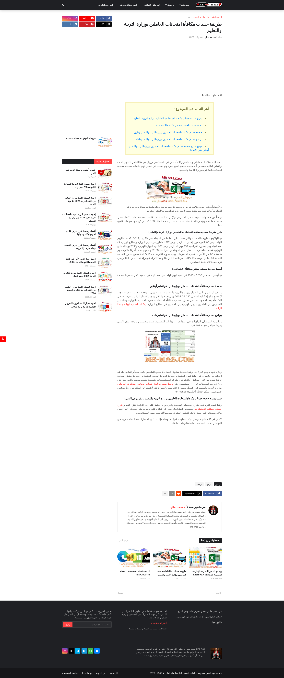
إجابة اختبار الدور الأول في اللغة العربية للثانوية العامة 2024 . (81, 260)
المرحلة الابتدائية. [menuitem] (152, 4)
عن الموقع (101, 673)
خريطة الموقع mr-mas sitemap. (80, 138)
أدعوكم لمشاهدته (159, 623)
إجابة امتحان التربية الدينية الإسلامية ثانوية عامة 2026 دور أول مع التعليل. (79, 217)
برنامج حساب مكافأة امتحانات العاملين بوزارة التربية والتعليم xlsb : (168, 139)
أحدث (121, 593)
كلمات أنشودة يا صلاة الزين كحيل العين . (80, 171)
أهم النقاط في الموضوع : (191, 109)
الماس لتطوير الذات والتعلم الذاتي (208, 17)
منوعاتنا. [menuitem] (185, 4)
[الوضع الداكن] (3, 338)
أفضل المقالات (102, 161)
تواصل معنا (87, 673)
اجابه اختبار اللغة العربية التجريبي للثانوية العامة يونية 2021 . (80, 305)
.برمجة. (199, 484)
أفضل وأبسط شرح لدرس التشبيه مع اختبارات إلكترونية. (80, 247)
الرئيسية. (114, 673)
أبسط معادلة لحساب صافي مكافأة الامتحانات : (178, 125)
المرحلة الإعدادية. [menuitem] (128, 4)
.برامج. (209, 484)
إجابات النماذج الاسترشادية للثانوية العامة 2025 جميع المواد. (79, 274)
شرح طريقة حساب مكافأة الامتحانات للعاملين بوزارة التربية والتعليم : (167, 118)
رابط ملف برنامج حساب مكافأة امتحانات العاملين (145, 383)
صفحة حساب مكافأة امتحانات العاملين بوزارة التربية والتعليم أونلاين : (167, 132)
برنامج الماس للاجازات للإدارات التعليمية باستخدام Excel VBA (207, 573)
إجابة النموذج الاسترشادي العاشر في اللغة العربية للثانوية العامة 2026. (80, 290)
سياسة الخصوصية (70, 673)
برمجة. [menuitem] (170, 4)
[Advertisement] (169, 66)
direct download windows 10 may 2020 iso (135, 573)
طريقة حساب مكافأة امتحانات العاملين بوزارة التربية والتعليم (171, 573)
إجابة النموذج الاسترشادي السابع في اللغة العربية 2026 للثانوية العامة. (80, 200)
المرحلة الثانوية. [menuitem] (105, 4)
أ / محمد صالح (178, 507)
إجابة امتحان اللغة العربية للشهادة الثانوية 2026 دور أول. (80, 185)
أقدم (218, 593)
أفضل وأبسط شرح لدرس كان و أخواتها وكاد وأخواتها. (81, 233)
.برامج (190, 17)
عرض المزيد (123, 540)
